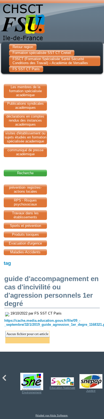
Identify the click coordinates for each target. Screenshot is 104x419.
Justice (90, 390)
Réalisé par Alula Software (51, 415)
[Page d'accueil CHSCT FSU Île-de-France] (52, 21)
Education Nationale (62, 387)
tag (7, 263)
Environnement (31, 392)
